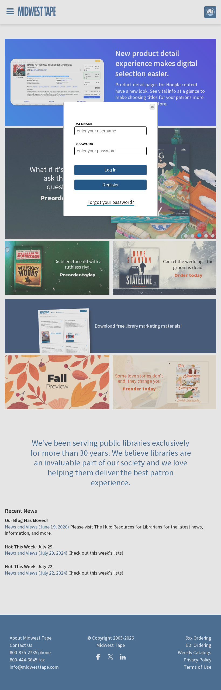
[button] (152, 106)
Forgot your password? (110, 202)
